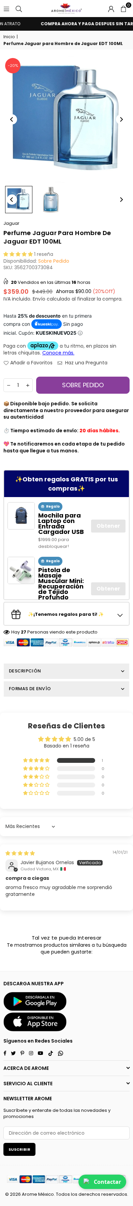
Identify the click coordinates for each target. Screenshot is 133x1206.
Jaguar (11, 223)
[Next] (121, 119)
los (74, 1194)
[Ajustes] (111, 8)
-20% (13, 65)
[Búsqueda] (19, 8)
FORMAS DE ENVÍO (30, 688)
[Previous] (12, 119)
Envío (39, 298)
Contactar (107, 1182)
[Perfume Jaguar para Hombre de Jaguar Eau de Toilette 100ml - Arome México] (18, 199)
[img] (20, 853)
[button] (123, 8)
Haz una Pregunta (85, 363)
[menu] (6, 8)
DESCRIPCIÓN (25, 671)
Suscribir (19, 1149)
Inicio (9, 37)
